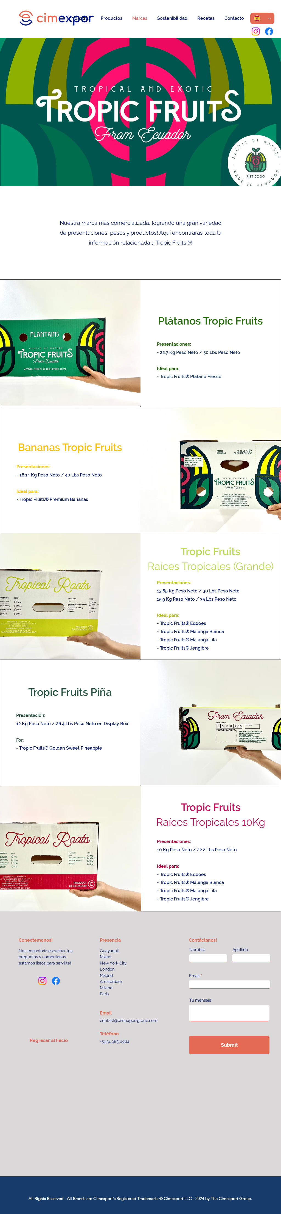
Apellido (240, 950)
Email (194, 976)
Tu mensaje (200, 1000)
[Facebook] (269, 31)
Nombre (197, 950)
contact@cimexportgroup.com (129, 1020)
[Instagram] (255, 31)
